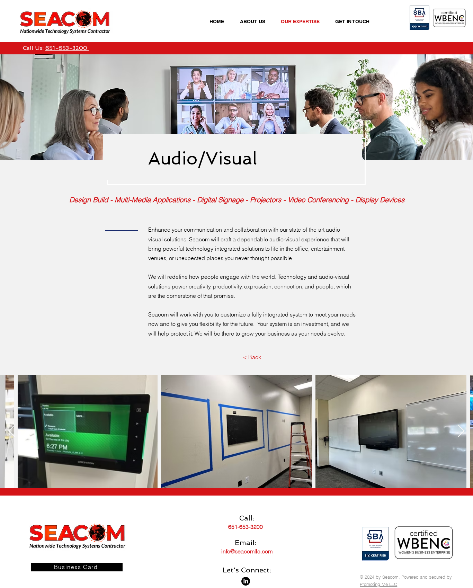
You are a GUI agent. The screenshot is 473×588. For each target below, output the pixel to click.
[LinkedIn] (245, 581)
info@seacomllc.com (247, 551)
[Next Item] (461, 431)
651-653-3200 (67, 48)
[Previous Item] (12, 431)
